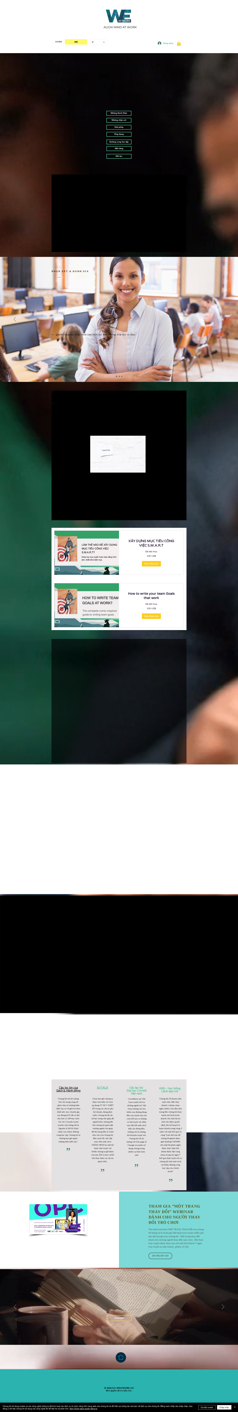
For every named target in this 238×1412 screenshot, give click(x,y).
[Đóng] (234, 1407)
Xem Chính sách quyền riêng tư (83, 1408)
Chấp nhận (224, 1407)
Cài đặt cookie (207, 1407)
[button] (184, 664)
